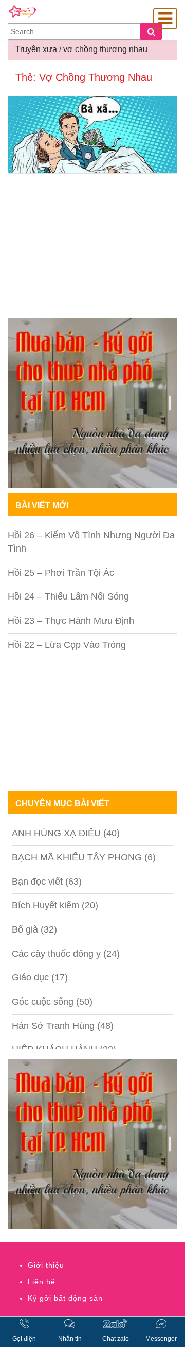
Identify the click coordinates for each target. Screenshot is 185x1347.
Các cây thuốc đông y (56, 954)
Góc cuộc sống (42, 1001)
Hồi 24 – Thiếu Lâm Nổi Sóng (68, 596)
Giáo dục (30, 977)
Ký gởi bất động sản (65, 1298)
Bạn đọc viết (37, 881)
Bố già (25, 929)
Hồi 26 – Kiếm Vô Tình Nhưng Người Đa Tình (91, 542)
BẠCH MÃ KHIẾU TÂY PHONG (77, 857)
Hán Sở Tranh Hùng (53, 1026)
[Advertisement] (92, 248)
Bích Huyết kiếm (45, 905)
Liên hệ (41, 1281)
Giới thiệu (46, 1265)
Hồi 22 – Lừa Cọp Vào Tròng (67, 645)
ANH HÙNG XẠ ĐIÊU (56, 833)
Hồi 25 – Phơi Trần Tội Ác (61, 573)
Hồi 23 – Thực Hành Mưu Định (71, 621)
